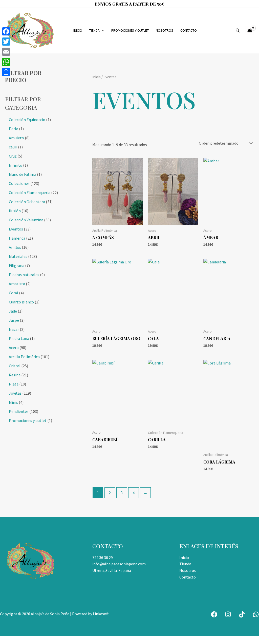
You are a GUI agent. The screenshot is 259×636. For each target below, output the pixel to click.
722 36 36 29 (102, 557)
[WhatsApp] (256, 614)
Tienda (94, 30)
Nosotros (164, 30)
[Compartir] (6, 72)
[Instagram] (228, 614)
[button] (102, 30)
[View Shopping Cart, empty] (249, 30)
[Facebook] (214, 614)
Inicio (77, 30)
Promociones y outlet (130, 30)
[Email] (6, 52)
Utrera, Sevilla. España (111, 570)
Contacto (188, 30)
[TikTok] (242, 614)
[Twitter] (6, 41)
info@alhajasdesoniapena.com (119, 563)
